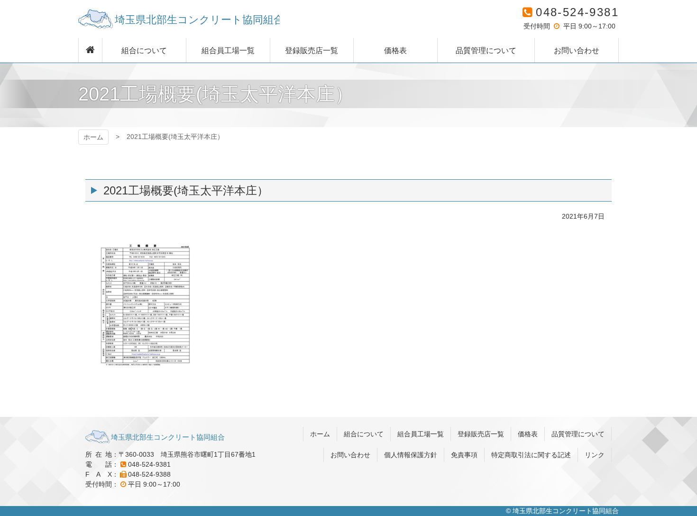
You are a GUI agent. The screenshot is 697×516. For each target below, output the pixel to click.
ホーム (93, 137)
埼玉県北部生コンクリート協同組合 (179, 18)
